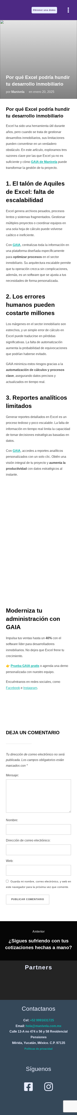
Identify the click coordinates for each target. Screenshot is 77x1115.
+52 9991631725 (42, 1020)
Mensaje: (12, 775)
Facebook (13, 688)
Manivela (17, 91)
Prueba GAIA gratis (25, 666)
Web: (9, 861)
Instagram (30, 688)
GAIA (17, 245)
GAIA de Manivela (44, 162)
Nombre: (12, 820)
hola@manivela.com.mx (43, 1026)
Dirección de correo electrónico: (28, 840)
